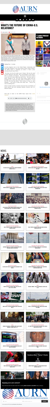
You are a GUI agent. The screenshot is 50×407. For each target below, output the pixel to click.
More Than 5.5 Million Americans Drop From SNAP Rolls (12, 307)
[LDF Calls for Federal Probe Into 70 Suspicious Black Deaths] (37, 238)
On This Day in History (12, 206)
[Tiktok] (23, 19)
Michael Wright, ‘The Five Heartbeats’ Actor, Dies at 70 (37, 287)
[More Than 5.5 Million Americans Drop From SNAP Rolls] (12, 297)
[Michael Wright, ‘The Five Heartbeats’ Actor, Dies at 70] (37, 277)
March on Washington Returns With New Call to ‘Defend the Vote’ (37, 208)
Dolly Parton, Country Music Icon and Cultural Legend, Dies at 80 (37, 227)
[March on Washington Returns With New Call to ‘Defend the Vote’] (37, 198)
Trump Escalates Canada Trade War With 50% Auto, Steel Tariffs (12, 287)
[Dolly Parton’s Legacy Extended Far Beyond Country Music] (12, 218)
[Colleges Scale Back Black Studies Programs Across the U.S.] (12, 158)
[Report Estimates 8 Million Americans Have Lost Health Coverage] (12, 337)
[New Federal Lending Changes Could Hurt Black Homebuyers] (37, 178)
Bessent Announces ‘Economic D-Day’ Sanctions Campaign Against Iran (38, 267)
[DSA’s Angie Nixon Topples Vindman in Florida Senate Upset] (12, 357)
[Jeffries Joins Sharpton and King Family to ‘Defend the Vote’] (37, 158)
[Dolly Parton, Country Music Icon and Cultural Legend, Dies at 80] (37, 218)
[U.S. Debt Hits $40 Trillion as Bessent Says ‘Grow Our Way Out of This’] (37, 317)
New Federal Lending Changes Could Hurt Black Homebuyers (37, 188)
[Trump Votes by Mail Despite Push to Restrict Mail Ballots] (12, 376)
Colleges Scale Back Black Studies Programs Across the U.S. (12, 168)
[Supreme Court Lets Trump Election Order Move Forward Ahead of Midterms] (12, 238)
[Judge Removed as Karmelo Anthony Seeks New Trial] (37, 337)
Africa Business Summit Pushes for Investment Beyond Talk (12, 188)
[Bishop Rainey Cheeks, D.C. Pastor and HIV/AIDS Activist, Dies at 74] (37, 357)
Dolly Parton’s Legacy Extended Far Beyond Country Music (12, 227)
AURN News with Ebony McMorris (37, 166)
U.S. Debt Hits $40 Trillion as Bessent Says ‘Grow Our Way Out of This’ (37, 326)
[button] (2, 65)
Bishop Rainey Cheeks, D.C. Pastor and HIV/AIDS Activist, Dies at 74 (38, 366)
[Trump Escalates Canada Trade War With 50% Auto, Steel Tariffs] (12, 277)
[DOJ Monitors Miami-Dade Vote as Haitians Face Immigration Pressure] (37, 376)
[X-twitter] (26, 19)
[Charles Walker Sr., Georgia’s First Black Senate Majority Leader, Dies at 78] (12, 317)
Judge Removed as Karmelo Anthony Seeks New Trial (38, 346)
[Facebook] (29, 19)
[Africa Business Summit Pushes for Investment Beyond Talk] (12, 178)
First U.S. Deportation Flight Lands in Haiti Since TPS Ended (37, 307)
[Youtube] (20, 19)
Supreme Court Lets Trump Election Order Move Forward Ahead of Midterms (12, 247)
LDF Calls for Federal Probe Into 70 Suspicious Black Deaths (38, 247)
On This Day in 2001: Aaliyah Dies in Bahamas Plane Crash (12, 267)
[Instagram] (17, 19)
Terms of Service (19, 404)
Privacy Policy (14, 404)
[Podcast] (33, 19)
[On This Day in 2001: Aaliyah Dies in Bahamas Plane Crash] (12, 258)
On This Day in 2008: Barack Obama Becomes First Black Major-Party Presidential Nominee (12, 208)
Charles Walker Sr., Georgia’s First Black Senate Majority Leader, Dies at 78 (12, 326)
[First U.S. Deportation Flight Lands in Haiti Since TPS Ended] (37, 297)
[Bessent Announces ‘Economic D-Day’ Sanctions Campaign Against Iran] (37, 258)
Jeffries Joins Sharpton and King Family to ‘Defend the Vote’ (37, 168)
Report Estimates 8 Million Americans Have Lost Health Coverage (12, 346)
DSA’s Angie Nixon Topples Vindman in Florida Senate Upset (12, 366)
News (2, 22)
